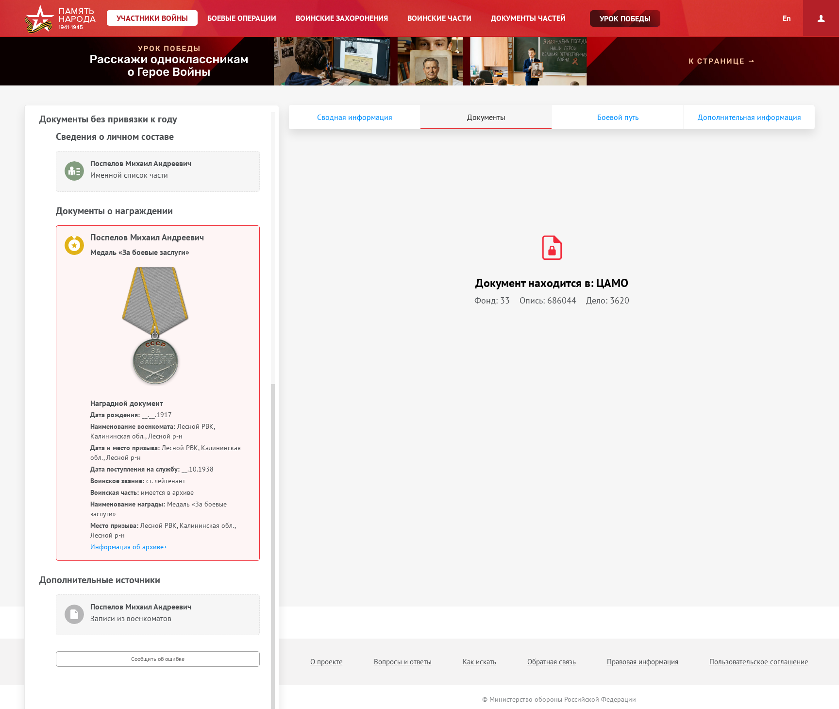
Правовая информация (642, 661)
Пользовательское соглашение (758, 661)
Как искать (479, 661)
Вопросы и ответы (403, 661)
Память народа (60, 19)
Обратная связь (551, 661)
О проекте (326, 661)
